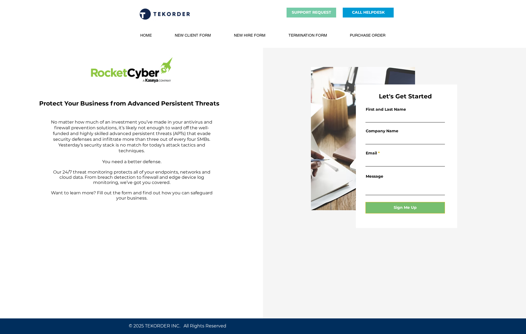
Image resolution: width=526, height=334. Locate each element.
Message (374, 176)
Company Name (382, 131)
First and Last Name (386, 109)
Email (371, 153)
